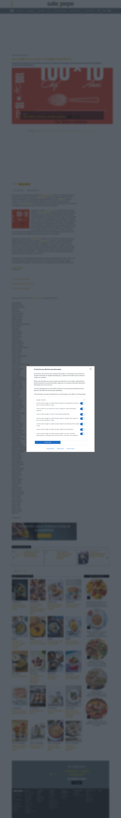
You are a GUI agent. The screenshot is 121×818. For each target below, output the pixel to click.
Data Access (60, 448)
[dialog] (60, 409)
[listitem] (60, 400)
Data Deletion (50, 448)
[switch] (82, 403)
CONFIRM (47, 442)
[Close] (91, 369)
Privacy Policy (70, 448)
